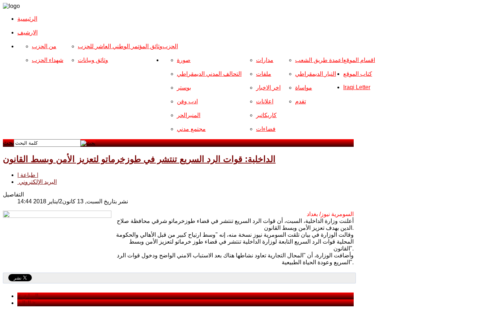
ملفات (263, 74)
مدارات (264, 60)
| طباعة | (27, 175)
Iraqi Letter (356, 87)
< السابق (27, 296)
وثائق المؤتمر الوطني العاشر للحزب (120, 46)
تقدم (300, 101)
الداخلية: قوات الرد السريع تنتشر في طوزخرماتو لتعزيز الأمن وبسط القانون (139, 159)
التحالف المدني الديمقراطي (209, 74)
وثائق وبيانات (93, 60)
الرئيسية (27, 19)
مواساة (303, 87)
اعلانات (264, 101)
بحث (8, 143)
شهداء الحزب (47, 60)
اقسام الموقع (359, 60)
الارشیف (27, 32)
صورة (184, 60)
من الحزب (44, 46)
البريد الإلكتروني (37, 182)
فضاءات (266, 129)
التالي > (26, 303)
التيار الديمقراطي (315, 74)
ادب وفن (187, 101)
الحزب (170, 46)
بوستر (184, 87)
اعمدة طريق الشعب (319, 60)
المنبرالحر (188, 115)
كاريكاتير (266, 115)
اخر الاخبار (268, 87)
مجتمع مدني (191, 129)
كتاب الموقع (357, 74)
